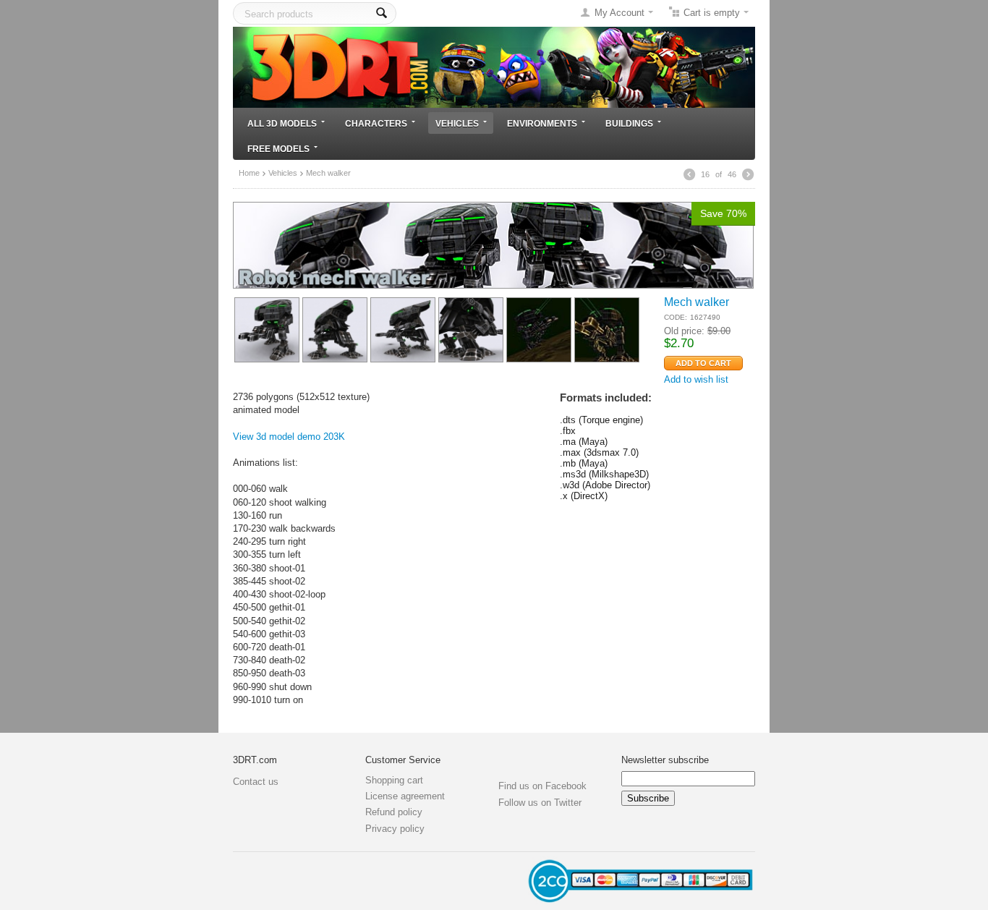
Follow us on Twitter (540, 802)
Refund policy (393, 812)
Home (249, 173)
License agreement (405, 796)
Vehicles (457, 123)
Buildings (629, 123)
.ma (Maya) (584, 441)
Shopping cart (394, 780)
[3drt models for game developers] (494, 66)
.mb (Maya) (584, 463)
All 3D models (282, 123)
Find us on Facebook (542, 786)
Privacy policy (395, 828)
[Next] (748, 175)
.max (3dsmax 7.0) (599, 452)
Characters (376, 123)
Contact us (255, 781)
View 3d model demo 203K (289, 436)
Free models (278, 148)
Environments (542, 123)
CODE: (675, 317)
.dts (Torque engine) (601, 419)
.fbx (568, 430)
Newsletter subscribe (665, 759)
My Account (619, 12)
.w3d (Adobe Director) (605, 485)
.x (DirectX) (584, 495)
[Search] (381, 13)
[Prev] (689, 175)
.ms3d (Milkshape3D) (604, 474)
